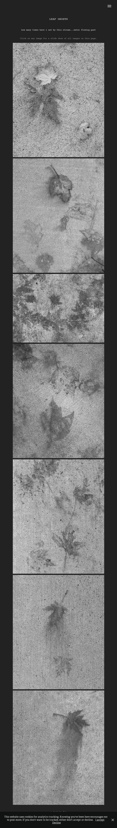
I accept (100, 819)
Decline (56, 822)
